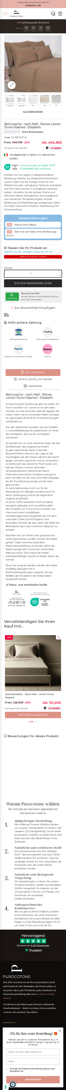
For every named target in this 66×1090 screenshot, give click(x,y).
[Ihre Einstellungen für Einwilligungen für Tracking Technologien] (6, 1087)
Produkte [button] (9, 1022)
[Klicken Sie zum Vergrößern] (12, 85)
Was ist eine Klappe (25, 224)
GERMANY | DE (33, 5)
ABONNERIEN (33, 1080)
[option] (33, 676)
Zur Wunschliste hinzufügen (34, 308)
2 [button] (36, 721)
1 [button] (31, 721)
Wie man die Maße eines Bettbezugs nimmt (31, 233)
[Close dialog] (60, 1031)
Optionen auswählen (33, 715)
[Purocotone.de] (16, 14)
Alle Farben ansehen (33, 112)
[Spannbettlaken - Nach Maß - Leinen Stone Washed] (33, 663)
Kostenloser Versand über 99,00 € (33, 2)
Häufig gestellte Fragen (34, 379)
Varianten (35, 386)
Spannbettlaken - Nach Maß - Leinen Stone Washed (29, 696)
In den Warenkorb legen (34, 283)
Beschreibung (35, 372)
